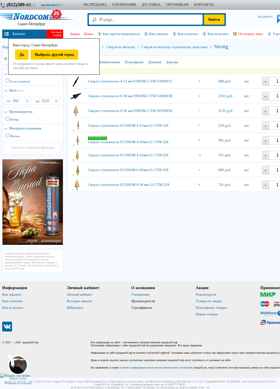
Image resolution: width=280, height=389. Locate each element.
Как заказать (11, 294)
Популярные (134, 62)
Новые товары (207, 314)
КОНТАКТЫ (204, 4)
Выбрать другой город (54, 55)
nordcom (57, 5)
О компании (140, 294)
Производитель (21, 112)
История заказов (79, 301)
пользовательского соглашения (174, 367)
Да (21, 55)
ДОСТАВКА (151, 4)
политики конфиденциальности (136, 367)
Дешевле (155, 62)
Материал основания (25, 128)
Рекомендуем (206, 294)
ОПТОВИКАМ (177, 4)
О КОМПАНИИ (124, 4)
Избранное (75, 308)
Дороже (172, 62)
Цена (16, 90)
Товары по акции (209, 301)
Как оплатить (12, 301)
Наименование (109, 62)
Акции (75, 34)
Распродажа (95, 4)
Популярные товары (211, 308)
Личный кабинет (79, 294)
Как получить (12, 308)
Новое (89, 34)
